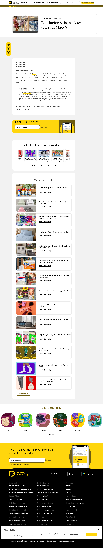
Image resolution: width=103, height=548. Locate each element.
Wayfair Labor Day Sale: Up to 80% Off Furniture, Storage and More (54, 247)
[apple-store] (73, 473)
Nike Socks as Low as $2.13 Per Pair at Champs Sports (53, 366)
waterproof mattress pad (33, 80)
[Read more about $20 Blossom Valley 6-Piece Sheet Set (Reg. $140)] (26, 234)
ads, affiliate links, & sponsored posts (27, 35)
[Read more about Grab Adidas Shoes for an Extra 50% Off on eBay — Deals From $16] (26, 352)
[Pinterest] (8, 52)
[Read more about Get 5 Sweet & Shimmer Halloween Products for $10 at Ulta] (26, 308)
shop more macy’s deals (22, 109)
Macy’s (34, 74)
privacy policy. (74, 534)
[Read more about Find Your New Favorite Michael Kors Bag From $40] (26, 322)
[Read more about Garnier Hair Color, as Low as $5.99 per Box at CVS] (26, 293)
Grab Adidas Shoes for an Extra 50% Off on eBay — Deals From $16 (54, 349)
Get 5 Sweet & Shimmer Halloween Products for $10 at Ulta (54, 305)
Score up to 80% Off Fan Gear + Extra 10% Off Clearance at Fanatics (53, 380)
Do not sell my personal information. (24, 536)
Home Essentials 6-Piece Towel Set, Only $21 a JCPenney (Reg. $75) (53, 202)
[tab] (34, 165)
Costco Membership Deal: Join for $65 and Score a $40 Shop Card (54, 276)
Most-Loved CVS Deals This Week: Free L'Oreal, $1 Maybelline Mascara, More (55, 335)
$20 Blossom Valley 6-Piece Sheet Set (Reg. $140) (54, 232)
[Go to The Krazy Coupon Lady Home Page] (14, 2)
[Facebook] (8, 48)
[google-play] (87, 473)
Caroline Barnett (46, 18)
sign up (52, 89)
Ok (91, 534)
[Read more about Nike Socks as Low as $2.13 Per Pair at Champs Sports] (26, 368)
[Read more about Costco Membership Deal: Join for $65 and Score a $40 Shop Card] (26, 278)
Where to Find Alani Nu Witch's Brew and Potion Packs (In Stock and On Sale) (54, 217)
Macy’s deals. (27, 92)
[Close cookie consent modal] (98, 530)
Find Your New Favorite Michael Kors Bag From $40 (54, 320)
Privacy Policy (33, 131)
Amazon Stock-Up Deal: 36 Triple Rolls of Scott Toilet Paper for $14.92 (53, 261)
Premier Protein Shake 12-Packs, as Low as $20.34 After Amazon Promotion (54, 188)
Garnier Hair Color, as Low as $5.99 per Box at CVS (55, 291)
